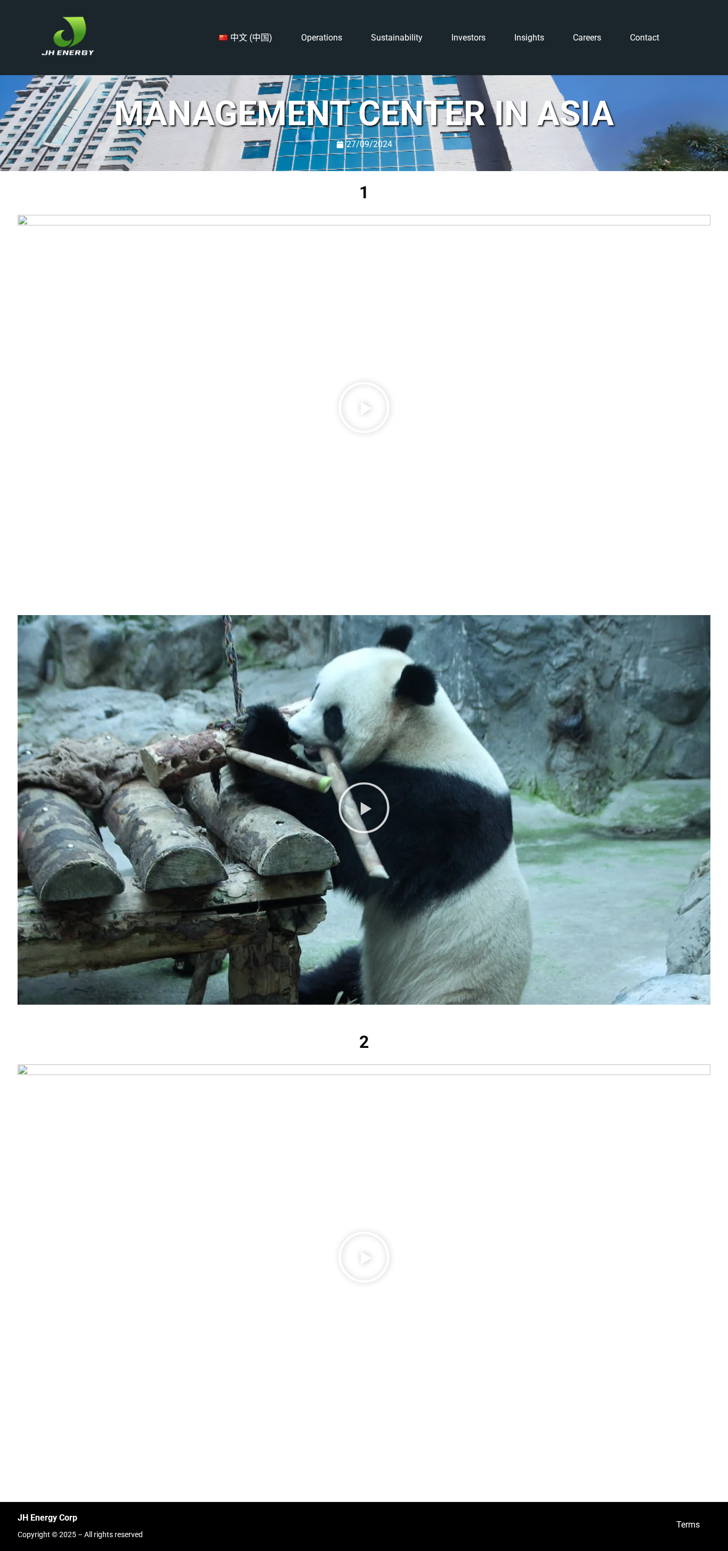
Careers (587, 38)
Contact (644, 38)
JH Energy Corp (47, 1518)
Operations (321, 38)
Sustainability (397, 38)
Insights (529, 38)
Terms (688, 1525)
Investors (468, 38)
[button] (364, 409)
